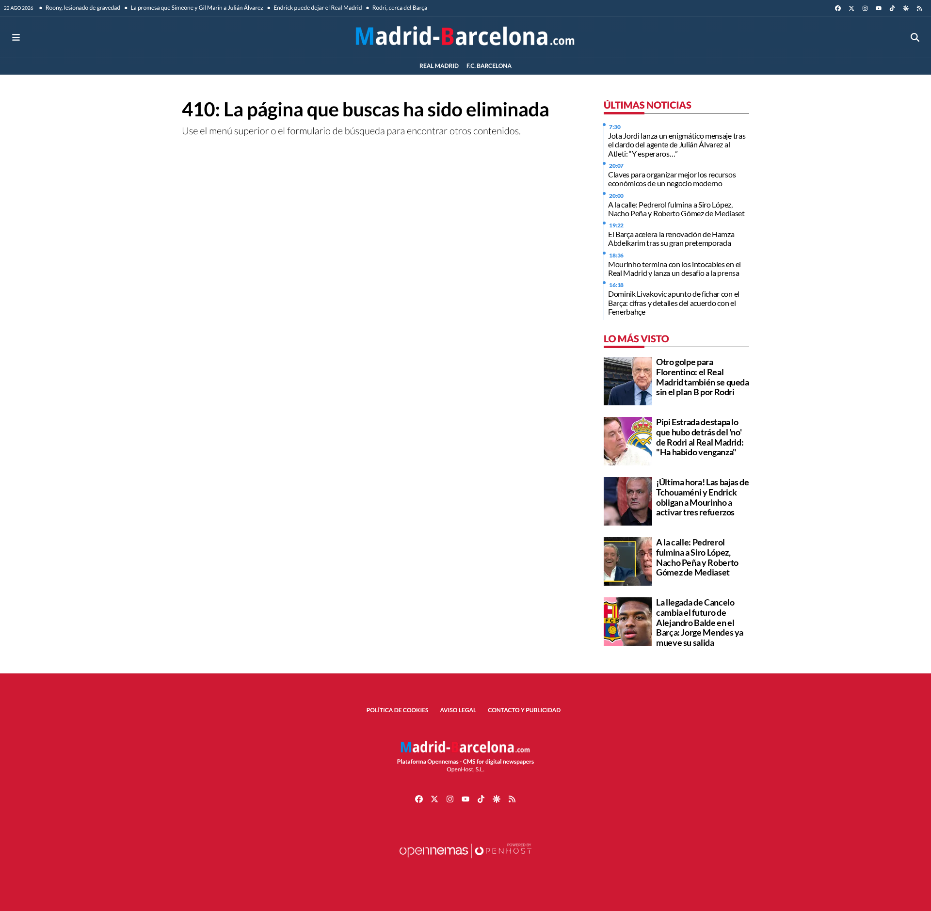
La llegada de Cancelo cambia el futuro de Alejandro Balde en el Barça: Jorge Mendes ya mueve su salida (699, 622)
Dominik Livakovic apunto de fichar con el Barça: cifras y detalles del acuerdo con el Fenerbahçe (673, 302)
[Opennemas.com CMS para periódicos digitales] (465, 860)
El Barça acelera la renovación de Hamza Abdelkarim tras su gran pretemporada (671, 238)
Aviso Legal (458, 710)
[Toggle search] (915, 37)
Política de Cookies (398, 710)
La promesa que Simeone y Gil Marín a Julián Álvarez (196, 7)
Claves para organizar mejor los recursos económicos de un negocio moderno (672, 179)
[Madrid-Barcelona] (465, 37)
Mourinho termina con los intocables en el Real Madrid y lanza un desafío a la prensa (674, 268)
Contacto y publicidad (524, 710)
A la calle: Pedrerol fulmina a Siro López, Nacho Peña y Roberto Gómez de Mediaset (676, 209)
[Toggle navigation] (16, 37)
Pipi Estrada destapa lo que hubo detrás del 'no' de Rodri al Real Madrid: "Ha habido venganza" (699, 436)
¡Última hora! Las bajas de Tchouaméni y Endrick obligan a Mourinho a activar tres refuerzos (702, 497)
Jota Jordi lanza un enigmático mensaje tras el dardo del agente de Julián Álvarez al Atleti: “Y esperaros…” (676, 144)
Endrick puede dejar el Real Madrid (317, 7)
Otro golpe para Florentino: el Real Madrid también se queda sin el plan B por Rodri (702, 376)
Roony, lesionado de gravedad (83, 7)
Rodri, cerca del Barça (399, 7)
